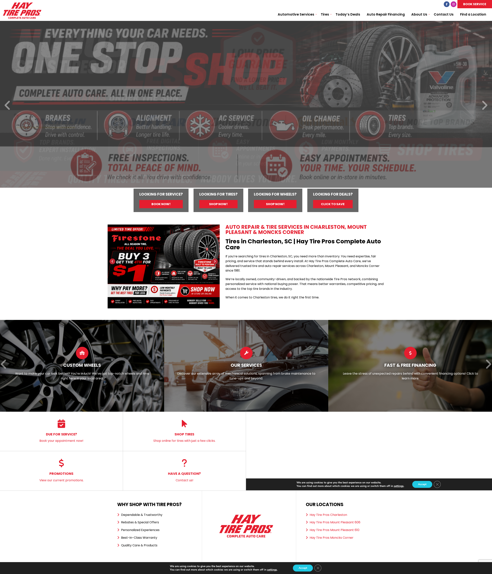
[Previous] (7, 105)
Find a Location (473, 14)
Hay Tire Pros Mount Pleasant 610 (334, 530)
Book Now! (161, 204)
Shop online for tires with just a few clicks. (184, 437)
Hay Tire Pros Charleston (328, 515)
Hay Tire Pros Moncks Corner (331, 537)
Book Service (474, 4)
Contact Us (444, 14)
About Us (419, 14)
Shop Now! (218, 204)
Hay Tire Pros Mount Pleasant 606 (335, 522)
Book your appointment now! (61, 437)
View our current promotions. (61, 476)
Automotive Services (296, 14)
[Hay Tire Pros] (22, 4)
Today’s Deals (348, 14)
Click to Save (333, 204)
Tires (325, 14)
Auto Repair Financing (386, 14)
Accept (303, 568)
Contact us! (184, 476)
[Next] (484, 105)
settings (272, 570)
